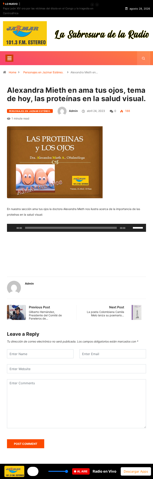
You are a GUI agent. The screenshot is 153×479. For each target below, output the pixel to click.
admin (73, 111)
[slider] (138, 227)
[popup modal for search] (143, 58)
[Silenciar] (130, 228)
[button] (92, 5)
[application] (76, 228)
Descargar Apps (136, 471)
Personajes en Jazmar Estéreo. (43, 72)
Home (12, 72)
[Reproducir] (12, 228)
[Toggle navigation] (9, 58)
